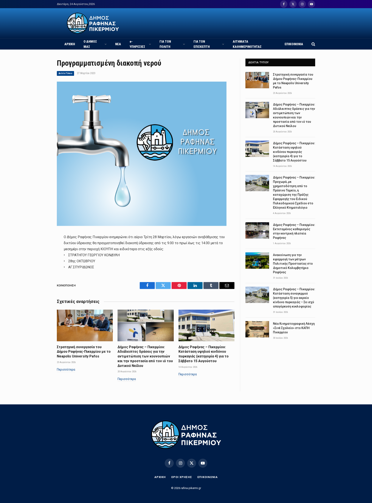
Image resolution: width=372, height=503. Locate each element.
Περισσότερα (66, 369)
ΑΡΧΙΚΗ (69, 44)
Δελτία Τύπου (65, 73)
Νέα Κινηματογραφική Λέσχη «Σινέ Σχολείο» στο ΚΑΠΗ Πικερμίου (294, 328)
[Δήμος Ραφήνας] (93, 23)
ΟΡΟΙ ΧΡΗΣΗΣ (181, 477)
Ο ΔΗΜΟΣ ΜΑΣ (90, 44)
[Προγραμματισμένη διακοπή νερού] (141, 225)
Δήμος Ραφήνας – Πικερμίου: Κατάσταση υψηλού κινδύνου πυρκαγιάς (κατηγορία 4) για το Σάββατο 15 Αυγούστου (203, 354)
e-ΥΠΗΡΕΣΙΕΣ (137, 44)
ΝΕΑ (118, 44)
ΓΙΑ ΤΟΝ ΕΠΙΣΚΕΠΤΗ (202, 44)
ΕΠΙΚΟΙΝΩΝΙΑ (294, 44)
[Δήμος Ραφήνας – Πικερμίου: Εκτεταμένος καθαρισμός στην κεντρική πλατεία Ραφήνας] (257, 230)
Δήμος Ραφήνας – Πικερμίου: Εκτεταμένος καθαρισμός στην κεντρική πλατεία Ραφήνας (294, 231)
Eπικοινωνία (207, 477)
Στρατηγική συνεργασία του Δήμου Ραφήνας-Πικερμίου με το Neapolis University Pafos (84, 352)
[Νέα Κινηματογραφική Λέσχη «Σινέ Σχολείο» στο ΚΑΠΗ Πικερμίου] (257, 329)
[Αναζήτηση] (313, 44)
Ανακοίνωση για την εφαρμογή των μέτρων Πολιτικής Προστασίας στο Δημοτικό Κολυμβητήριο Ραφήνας (293, 263)
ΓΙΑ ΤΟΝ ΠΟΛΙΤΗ (165, 44)
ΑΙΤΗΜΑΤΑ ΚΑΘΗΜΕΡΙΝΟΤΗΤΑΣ (247, 44)
